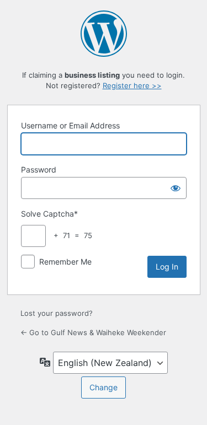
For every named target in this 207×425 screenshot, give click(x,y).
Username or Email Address (70, 125)
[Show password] (175, 188)
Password (38, 169)
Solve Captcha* (49, 213)
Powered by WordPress (104, 33)
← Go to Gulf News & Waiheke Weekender (93, 332)
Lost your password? (56, 313)
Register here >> (132, 85)
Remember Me (65, 261)
